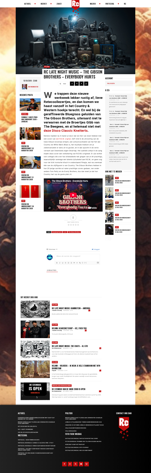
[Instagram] (70, 464)
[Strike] (65, 263)
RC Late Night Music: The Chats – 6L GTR (70, 346)
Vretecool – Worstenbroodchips (28, 440)
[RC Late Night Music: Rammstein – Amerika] (35, 309)
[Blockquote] (74, 263)
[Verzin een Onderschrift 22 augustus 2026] (30, 133)
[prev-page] (106, 238)
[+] (85, 262)
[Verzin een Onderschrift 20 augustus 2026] (30, 191)
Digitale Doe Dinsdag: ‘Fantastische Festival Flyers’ (81, 438)
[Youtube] (81, 464)
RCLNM (46, 66)
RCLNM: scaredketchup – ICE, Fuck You (69, 328)
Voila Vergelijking (71, 431)
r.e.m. (65, 232)
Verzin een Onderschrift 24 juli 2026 (123, 194)
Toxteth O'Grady (57, 310)
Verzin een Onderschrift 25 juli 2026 (123, 182)
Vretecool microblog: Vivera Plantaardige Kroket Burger (36, 445)
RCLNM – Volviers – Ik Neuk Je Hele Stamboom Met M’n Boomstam (76, 367)
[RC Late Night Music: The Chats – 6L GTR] (35, 349)
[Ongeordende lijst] (71, 263)
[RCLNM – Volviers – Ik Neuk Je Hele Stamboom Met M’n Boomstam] (35, 369)
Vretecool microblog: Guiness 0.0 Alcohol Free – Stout (35, 443)
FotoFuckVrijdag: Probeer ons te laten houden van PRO (83, 441)
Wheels (25, 114)
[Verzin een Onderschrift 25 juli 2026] (109, 180)
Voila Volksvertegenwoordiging (75, 428)
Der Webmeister (33, 87)
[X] (77, 84)
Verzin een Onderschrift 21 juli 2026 (123, 231)
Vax (111, 124)
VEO (23, 143)
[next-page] (109, 238)
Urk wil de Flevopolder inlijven (28, 432)
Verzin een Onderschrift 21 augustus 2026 (27, 177)
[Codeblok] (77, 263)
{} (82, 262)
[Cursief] (59, 263)
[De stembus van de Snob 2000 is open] (35, 391)
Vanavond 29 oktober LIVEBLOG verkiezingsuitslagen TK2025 (84, 425)
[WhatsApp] (86, 84)
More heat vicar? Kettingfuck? (75, 444)
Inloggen (96, 249)
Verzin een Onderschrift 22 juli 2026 (123, 219)
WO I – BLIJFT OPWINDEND (25, 429)
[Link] (79, 263)
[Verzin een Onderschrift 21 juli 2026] (109, 229)
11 (100, 391)
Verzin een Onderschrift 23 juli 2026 (123, 206)
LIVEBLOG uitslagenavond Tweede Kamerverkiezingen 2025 (83, 422)
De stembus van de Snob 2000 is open (68, 389)
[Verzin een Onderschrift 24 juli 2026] (109, 192)
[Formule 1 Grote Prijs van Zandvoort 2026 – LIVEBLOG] (30, 104)
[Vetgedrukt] (56, 263)
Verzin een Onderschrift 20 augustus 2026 (27, 206)
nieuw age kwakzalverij (61, 385)
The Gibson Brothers (74, 232)
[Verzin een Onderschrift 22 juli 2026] (109, 217)
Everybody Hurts (56, 232)
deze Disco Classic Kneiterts (66, 131)
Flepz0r (54, 370)
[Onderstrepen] (62, 263)
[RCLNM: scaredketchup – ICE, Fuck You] (35, 329)
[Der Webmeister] (25, 86)
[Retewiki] (86, 464)
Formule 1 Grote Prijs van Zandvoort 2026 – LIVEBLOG (29, 119)
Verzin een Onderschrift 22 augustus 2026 (27, 148)
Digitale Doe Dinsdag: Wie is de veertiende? (78, 450)
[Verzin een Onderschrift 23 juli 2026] (109, 205)
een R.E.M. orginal (63, 139)
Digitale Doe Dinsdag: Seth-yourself (77, 447)
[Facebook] (72, 84)
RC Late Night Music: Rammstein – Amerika (71, 308)
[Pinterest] (81, 84)
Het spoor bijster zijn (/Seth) (27, 426)
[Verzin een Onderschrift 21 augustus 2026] (30, 162)
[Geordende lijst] (68, 263)
